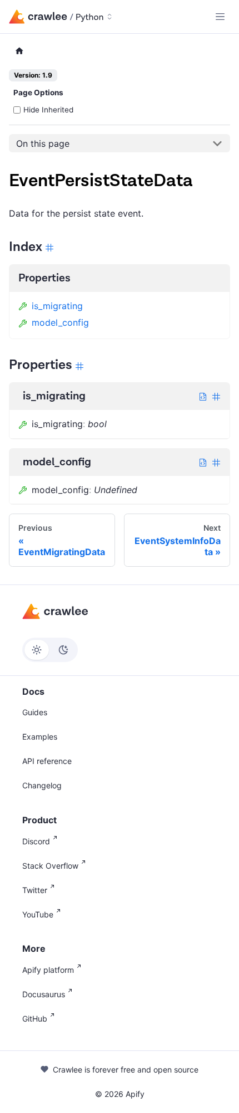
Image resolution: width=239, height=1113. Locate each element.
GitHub (34, 1018)
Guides (34, 712)
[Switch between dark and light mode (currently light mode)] (50, 650)
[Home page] (19, 51)
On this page (42, 143)
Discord (36, 841)
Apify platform (48, 969)
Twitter (34, 890)
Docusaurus (43, 994)
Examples (39, 736)
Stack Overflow (50, 865)
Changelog (42, 785)
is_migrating (57, 305)
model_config (60, 322)
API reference (47, 761)
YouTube (37, 914)
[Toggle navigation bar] (220, 17)
